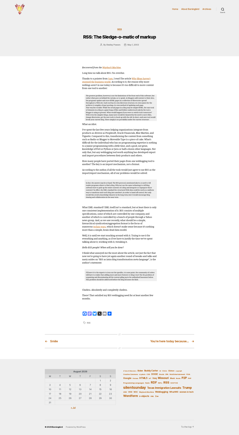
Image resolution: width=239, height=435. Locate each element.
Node (178, 378)
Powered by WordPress (76, 427)
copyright (179, 371)
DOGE (154, 374)
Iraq (155, 378)
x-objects (144, 396)
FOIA (188, 374)
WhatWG (173, 392)
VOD (130, 392)
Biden (140, 371)
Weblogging (161, 392)
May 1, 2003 (133, 45)
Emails (161, 374)
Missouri (163, 378)
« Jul (73, 407)
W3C (136, 392)
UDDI (125, 392)
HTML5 (143, 378)
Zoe (156, 396)
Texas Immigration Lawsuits (164, 387)
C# (160, 371)
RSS (88, 323)
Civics (164, 371)
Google (127, 378)
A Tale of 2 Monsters (129, 371)
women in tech (186, 392)
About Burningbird (190, 9)
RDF (154, 382)
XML (152, 396)
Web (119, 29)
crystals (142, 374)
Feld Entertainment (177, 374)
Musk (172, 378)
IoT (150, 378)
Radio (147, 383)
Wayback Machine (111, 67)
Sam (110, 78)
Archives (206, 9)
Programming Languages (133, 383)
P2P (184, 378)
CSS (148, 374)
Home (175, 9)
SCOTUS (174, 383)
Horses (135, 378)
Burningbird (57, 427)
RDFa (160, 383)
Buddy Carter (151, 370)
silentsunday (134, 387)
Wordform (130, 396)
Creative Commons (130, 374)
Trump (187, 388)
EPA (166, 374)
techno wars (99, 226)
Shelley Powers (113, 45)
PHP (189, 378)
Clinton (171, 371)
